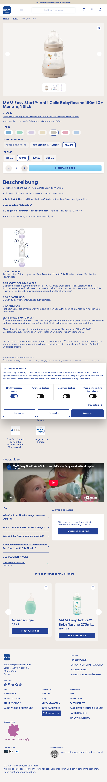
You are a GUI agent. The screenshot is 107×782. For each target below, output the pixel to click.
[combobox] (53, 10)
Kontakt (47, 693)
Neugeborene (79, 669)
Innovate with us (80, 718)
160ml (22, 158)
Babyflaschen (12, 698)
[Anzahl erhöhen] (24, 168)
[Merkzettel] (84, 9)
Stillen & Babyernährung (86, 674)
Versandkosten (51, 703)
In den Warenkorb (65, 168)
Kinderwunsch (79, 660)
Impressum (76, 698)
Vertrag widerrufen (51, 713)
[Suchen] (72, 10)
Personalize (54, 413)
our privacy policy (82, 379)
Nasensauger (23, 620)
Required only (19, 413)
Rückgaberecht (51, 708)
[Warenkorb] (100, 9)
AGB (72, 693)
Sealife (69, 145)
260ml (36, 158)
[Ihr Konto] (92, 9)
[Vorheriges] (7, 54)
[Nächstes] (99, 54)
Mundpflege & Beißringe (18, 708)
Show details (93, 405)
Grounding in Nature (45, 145)
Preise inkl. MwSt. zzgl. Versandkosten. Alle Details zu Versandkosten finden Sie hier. (41, 117)
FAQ (44, 698)
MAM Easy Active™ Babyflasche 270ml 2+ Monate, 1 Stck (75, 622)
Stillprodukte (12, 703)
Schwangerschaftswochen (87, 664)
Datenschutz (77, 703)
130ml (9, 158)
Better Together (16, 145)
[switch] (40, 396)
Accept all (87, 413)
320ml (50, 158)
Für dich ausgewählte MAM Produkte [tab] (54, 573)
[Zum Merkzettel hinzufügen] (99, 28)
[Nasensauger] (30, 603)
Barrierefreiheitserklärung (86, 708)
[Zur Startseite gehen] (7, 10)
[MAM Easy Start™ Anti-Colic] (53, 54)
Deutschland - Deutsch (15, 739)
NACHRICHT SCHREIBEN (78, 531)
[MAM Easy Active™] (77, 603)
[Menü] (22, 10)
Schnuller (10, 693)
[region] (53, 59)
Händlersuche (78, 713)
